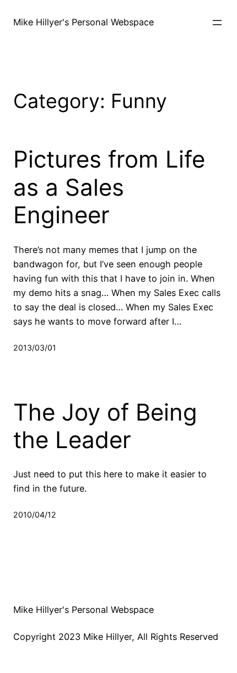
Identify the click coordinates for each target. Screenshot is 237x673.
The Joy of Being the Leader (105, 426)
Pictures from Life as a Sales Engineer (109, 187)
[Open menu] (217, 22)
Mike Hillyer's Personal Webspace (83, 22)
